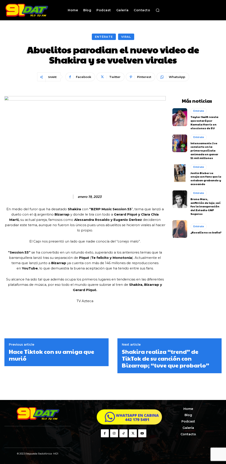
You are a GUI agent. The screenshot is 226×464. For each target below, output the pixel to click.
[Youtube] (142, 433)
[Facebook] (105, 433)
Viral (126, 36)
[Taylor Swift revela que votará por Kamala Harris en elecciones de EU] (179, 117)
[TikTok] (123, 433)
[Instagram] (114, 433)
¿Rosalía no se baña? (206, 232)
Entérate (104, 36)
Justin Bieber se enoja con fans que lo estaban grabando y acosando (205, 178)
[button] (158, 10)
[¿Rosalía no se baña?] (179, 229)
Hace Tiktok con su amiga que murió (51, 355)
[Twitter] (133, 433)
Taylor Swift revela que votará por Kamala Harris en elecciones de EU (204, 122)
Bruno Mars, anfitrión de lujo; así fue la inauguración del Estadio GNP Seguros (205, 206)
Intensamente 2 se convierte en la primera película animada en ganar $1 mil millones (204, 150)
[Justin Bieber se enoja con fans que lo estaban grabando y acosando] (179, 173)
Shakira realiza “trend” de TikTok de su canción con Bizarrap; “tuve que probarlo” (165, 358)
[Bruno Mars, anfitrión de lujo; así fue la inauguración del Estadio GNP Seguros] (179, 199)
